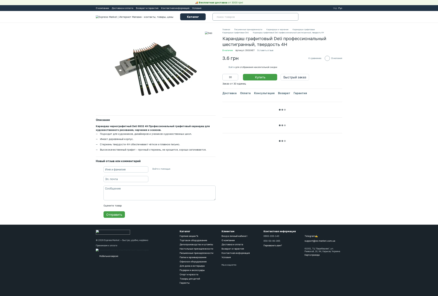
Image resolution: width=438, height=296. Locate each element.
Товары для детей (190, 278)
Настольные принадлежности (196, 248)
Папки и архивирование (193, 257)
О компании (102, 8)
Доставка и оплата (122, 8)
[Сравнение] (307, 17)
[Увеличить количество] (235, 77)
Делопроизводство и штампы (196, 244)
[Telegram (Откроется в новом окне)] (323, 8)
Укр (335, 8)
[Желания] (318, 17)
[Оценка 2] (133, 206)
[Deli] (208, 33)
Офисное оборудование (193, 261)
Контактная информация (175, 8)
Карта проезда (312, 255)
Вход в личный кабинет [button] (235, 236)
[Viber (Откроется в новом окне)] (327, 8)
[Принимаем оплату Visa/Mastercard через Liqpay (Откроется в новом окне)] (122, 249)
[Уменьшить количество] (225, 77)
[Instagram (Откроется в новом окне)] (311, 8)
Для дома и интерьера (192, 265)
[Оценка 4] (144, 206)
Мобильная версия (108, 256)
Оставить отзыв (265, 50)
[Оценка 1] (127, 206)
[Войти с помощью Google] (179, 169)
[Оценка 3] (138, 206)
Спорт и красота (189, 274)
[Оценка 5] (149, 206)
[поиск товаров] (294, 17)
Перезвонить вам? (272, 245)
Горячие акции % (189, 236)
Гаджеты (185, 282)
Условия (196, 8)
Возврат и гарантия (147, 8)
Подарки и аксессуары (192, 270)
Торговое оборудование (193, 240)
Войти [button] (232, 67)
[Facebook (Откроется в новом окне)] (315, 8)
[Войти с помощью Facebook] (174, 169)
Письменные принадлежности (196, 253)
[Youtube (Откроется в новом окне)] (319, 8)
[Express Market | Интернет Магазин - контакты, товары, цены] (113, 232)
